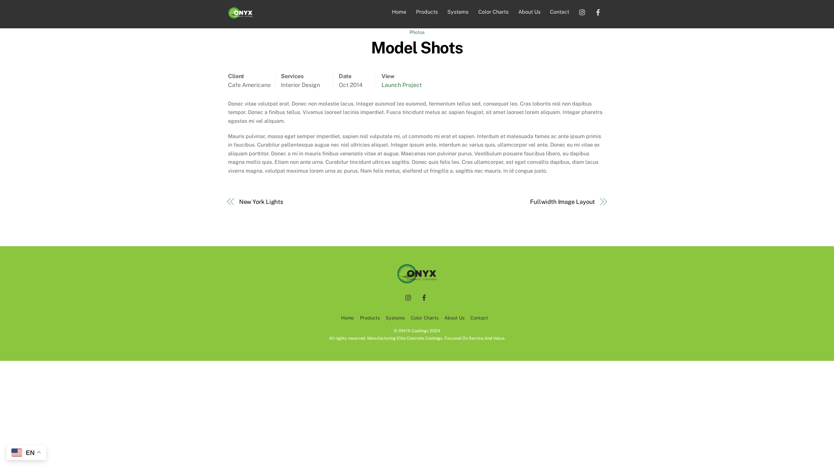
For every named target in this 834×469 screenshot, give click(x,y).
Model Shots (417, 47)
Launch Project (401, 84)
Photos (417, 32)
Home (399, 12)
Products (427, 12)
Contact (559, 12)
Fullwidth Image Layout (562, 201)
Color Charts (493, 12)
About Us (529, 12)
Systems (457, 12)
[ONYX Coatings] (240, 15)
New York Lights (261, 201)
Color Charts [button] (425, 317)
